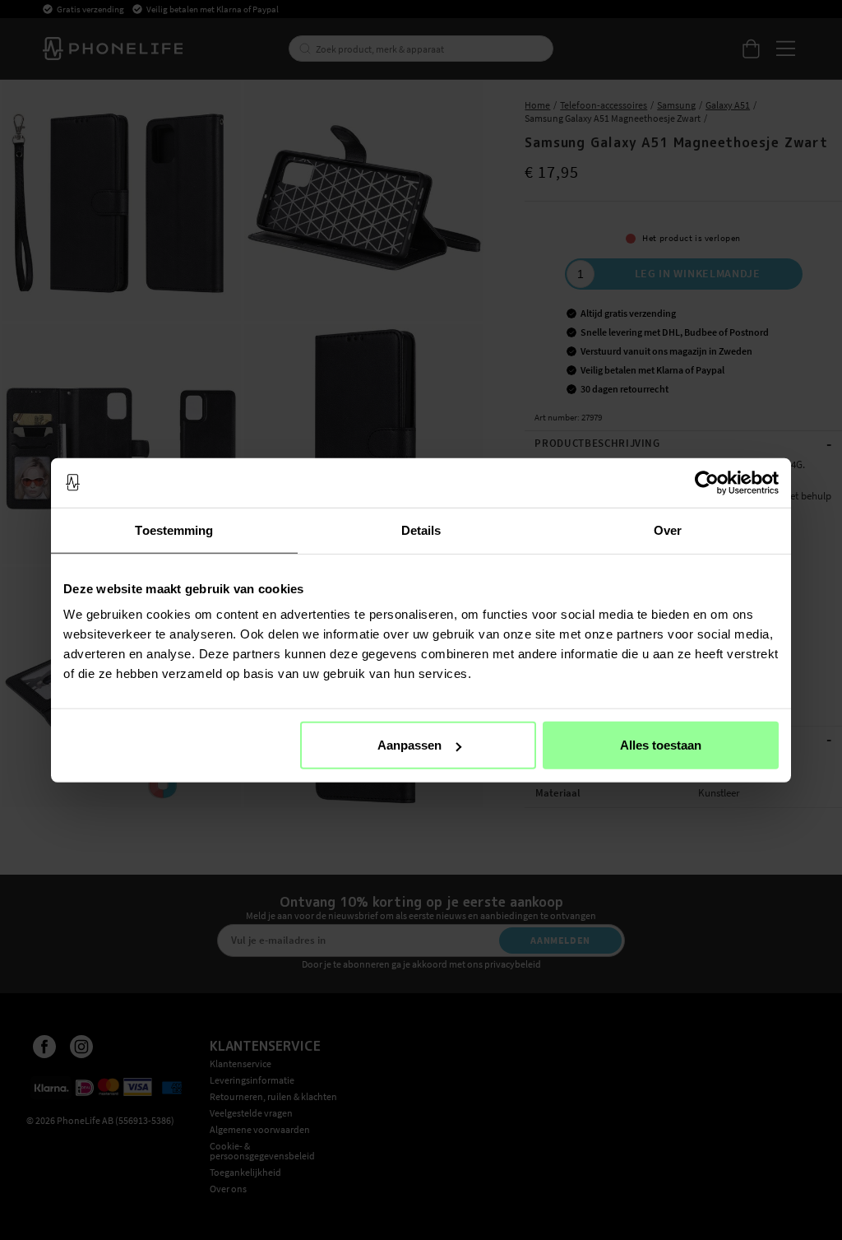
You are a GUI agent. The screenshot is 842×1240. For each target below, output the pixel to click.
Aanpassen (409, 745)
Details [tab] (421, 529)
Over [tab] (668, 529)
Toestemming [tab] (174, 529)
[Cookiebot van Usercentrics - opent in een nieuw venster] (707, 482)
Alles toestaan (660, 745)
